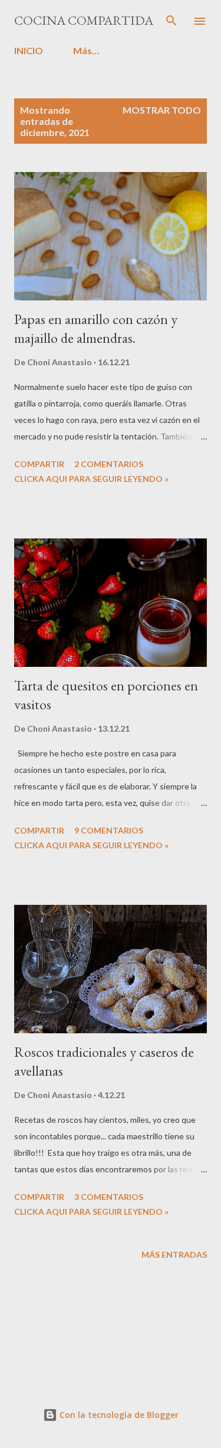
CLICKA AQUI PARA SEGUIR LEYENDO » (91, 479)
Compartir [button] (39, 464)
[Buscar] (171, 21)
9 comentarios (108, 830)
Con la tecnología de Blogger (118, 1414)
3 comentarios (108, 1197)
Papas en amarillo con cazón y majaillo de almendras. (95, 328)
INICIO (28, 50)
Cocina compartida (83, 20)
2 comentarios (108, 464)
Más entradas (174, 1254)
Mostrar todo (162, 109)
